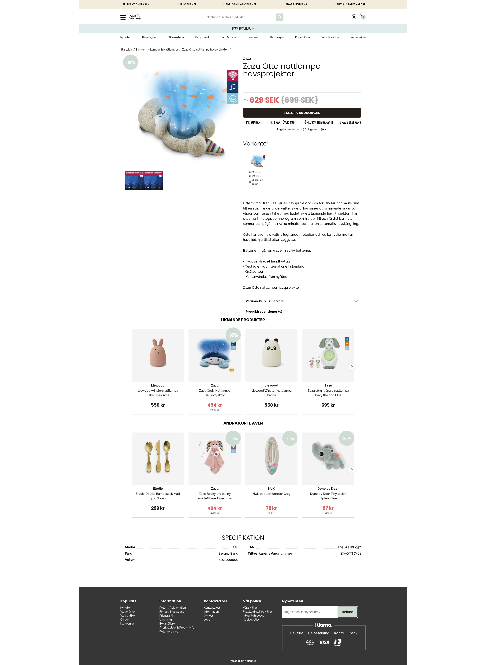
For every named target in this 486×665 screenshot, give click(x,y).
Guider (124, 619)
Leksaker (253, 37)
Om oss (209, 615)
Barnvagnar (149, 37)
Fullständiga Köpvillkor (257, 611)
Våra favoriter (330, 37)
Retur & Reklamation (172, 607)
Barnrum (141, 49)
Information (211, 611)
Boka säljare (167, 623)
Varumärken (358, 37)
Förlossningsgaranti (171, 611)
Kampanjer (277, 37)
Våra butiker (128, 615)
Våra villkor (250, 607)
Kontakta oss (212, 607)
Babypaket (202, 37)
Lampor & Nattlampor (164, 49)
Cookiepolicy (251, 619)
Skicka (347, 612)
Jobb (207, 619)
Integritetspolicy (253, 615)
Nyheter (125, 37)
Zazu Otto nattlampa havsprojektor (205, 49)
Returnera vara (168, 631)
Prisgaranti (166, 615)
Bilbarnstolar (176, 37)
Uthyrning (165, 619)
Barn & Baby (228, 37)
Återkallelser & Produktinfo (176, 627)
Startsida (126, 49)
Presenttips (302, 37)
